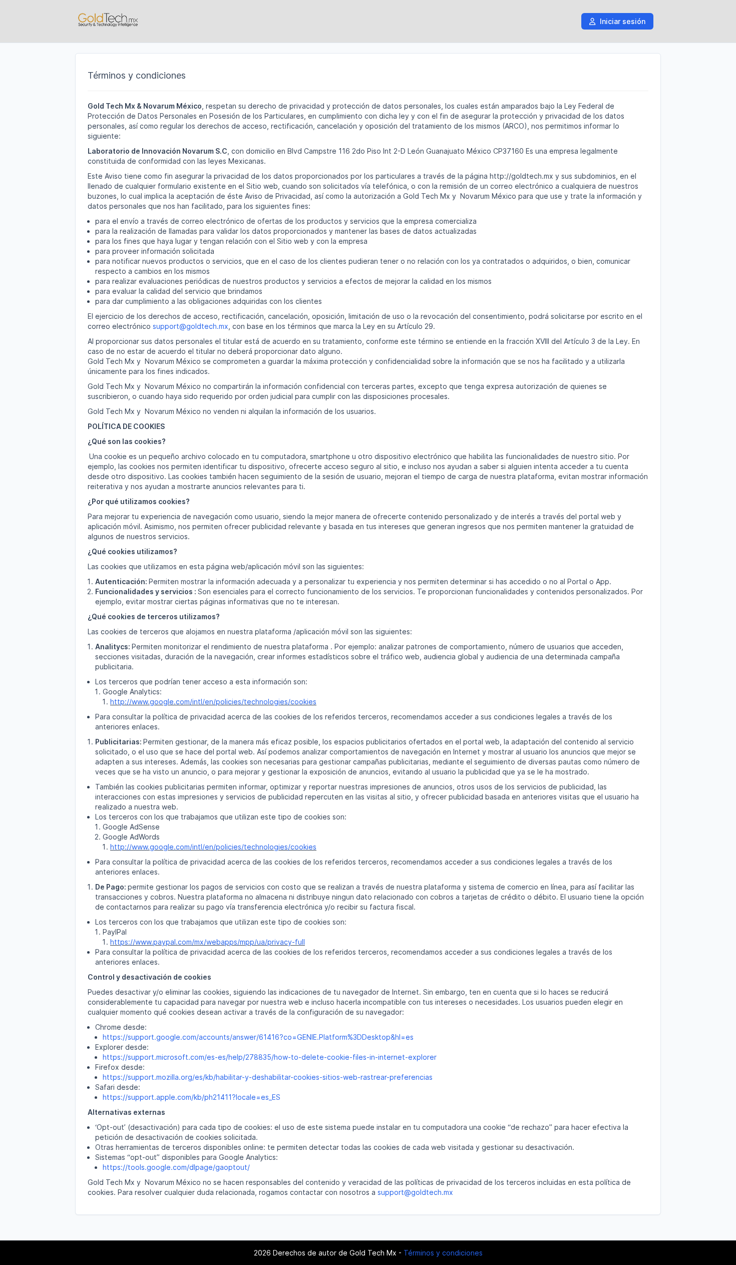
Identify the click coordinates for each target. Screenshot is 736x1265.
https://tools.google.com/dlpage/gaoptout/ (176, 1167)
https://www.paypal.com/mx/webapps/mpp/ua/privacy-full (207, 942)
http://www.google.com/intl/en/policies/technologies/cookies (213, 701)
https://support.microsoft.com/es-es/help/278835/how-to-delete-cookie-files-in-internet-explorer (270, 1057)
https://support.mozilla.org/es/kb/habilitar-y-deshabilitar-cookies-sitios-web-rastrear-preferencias (268, 1077)
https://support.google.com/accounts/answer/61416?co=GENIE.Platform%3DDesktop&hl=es (258, 1037)
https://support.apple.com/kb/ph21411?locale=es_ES (191, 1097)
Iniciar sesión (621, 21)
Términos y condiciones (443, 1252)
